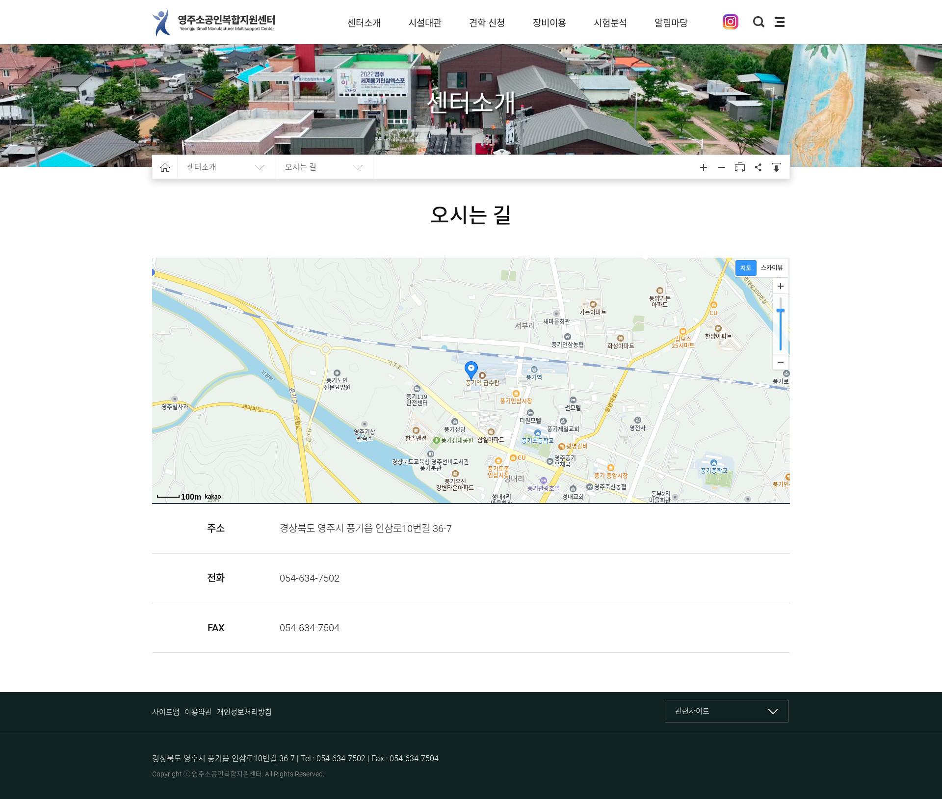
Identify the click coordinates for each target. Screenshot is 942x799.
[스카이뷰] (772, 268)
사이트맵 (166, 712)
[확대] (780, 286)
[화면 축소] (721, 167)
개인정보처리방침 (244, 712)
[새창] (730, 21)
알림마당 (671, 23)
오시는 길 (300, 167)
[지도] (746, 268)
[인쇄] (740, 167)
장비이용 (549, 23)
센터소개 (364, 23)
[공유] (758, 167)
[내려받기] (776, 167)
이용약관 (198, 712)
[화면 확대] (703, 167)
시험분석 (610, 23)
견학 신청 (487, 23)
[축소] (780, 362)
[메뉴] (779, 22)
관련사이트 (692, 711)
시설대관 (425, 23)
